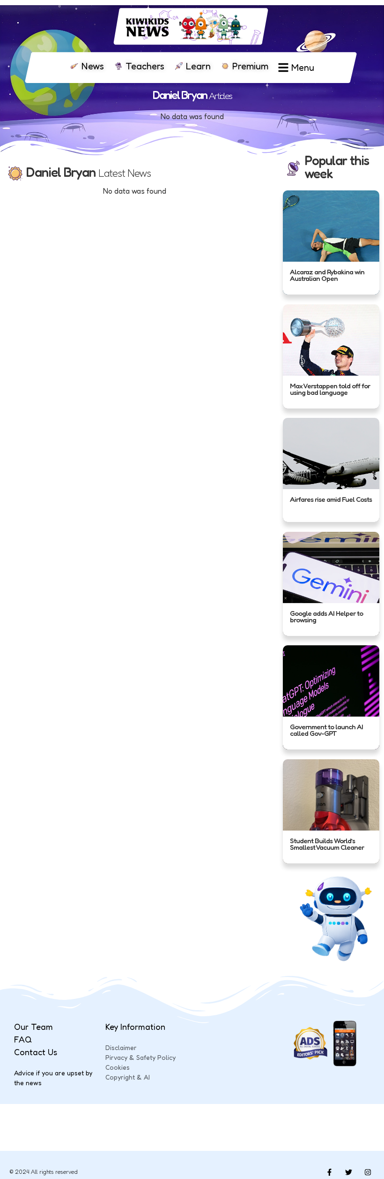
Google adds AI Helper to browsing (326, 616)
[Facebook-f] (329, 1172)
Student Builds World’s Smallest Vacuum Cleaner (327, 844)
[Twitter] (348, 1172)
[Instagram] (368, 1172)
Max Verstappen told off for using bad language (330, 389)
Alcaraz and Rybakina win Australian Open (327, 275)
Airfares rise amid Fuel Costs (331, 499)
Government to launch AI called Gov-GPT (326, 730)
